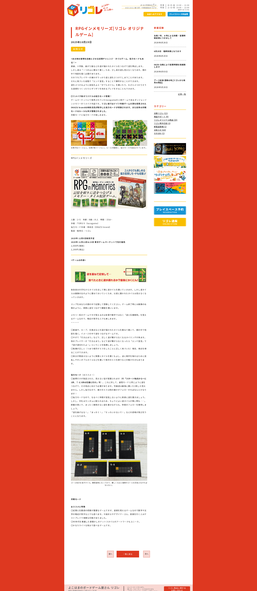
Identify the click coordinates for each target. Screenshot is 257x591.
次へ (146, 554)
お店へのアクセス (154, 14)
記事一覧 (182, 94)
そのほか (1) (159, 133)
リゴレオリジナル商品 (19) (165, 120)
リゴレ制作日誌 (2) (162, 123)
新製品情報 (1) (160, 127)
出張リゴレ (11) (161, 113)
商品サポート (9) (161, 117)
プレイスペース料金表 (178, 14)
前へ (110, 554)
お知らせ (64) (160, 130)
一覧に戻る (128, 554)
